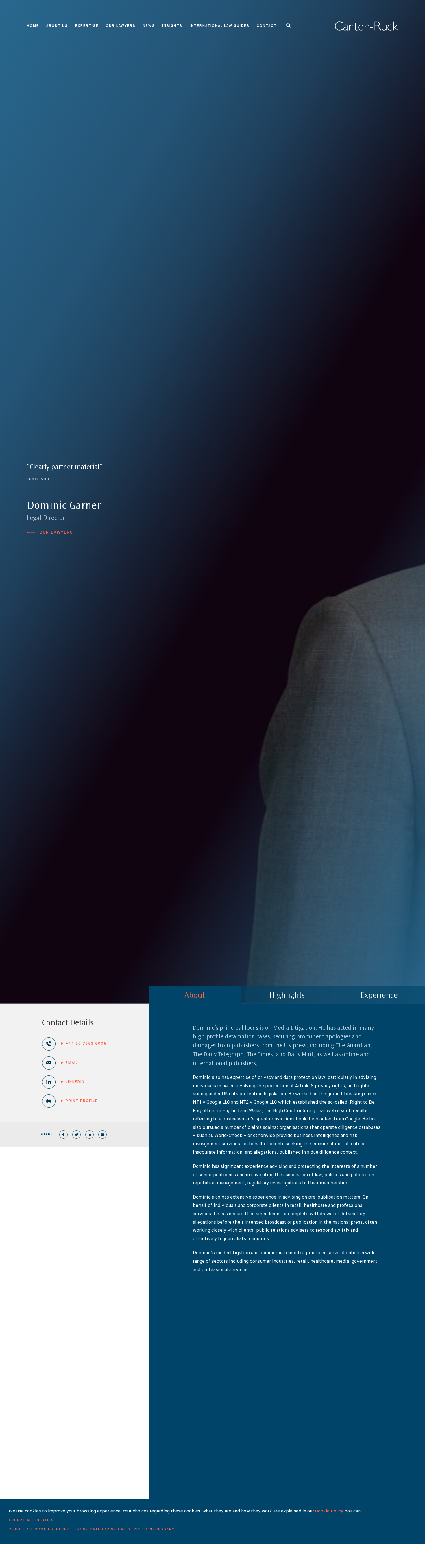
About (194, 996)
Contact (267, 26)
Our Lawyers (121, 26)
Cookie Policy (329, 1511)
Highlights (287, 996)
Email (72, 1063)
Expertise (87, 26)
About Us (57, 26)
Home (33, 26)
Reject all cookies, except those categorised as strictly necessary (92, 1529)
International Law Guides (220, 26)
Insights (172, 26)
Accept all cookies (31, 1520)
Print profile (82, 1101)
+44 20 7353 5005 (86, 1044)
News (149, 26)
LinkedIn (75, 1082)
